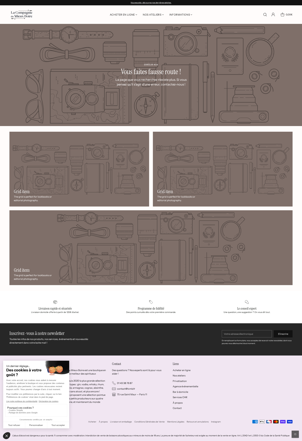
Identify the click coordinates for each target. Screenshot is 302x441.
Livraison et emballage (121, 421)
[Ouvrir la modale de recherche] (265, 15)
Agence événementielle (185, 386)
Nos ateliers (179, 375)
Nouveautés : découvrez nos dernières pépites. (151, 2)
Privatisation (180, 381)
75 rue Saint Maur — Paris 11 (132, 394)
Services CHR (180, 397)
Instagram (216, 421)
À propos (178, 402)
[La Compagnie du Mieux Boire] (21, 14)
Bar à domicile (180, 391)
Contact (177, 408)
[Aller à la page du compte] (273, 15)
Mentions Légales (175, 421)
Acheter (92, 421)
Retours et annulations (198, 421)
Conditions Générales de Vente (149, 421)
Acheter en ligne (181, 370)
